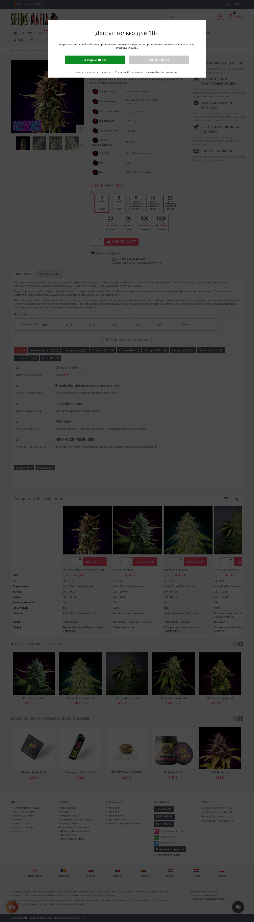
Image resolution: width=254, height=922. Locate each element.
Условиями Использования (128, 72)
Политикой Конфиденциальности (161, 72)
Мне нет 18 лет (159, 59)
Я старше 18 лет (95, 59)
